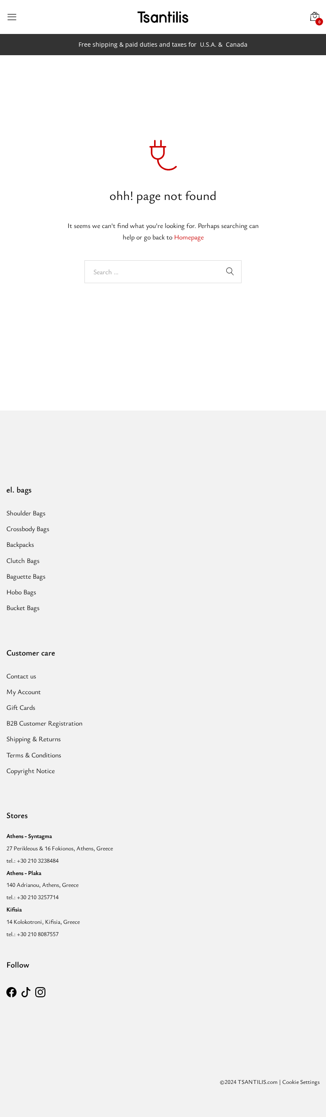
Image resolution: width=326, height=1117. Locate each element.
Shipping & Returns (33, 738)
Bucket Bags (22, 607)
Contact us (21, 676)
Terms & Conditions (33, 755)
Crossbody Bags (27, 528)
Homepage (189, 237)
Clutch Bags (22, 560)
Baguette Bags (25, 576)
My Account (23, 691)
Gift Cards (20, 707)
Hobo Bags (21, 591)
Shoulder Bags (25, 513)
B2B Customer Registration (44, 723)
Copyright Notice (30, 770)
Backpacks (20, 544)
